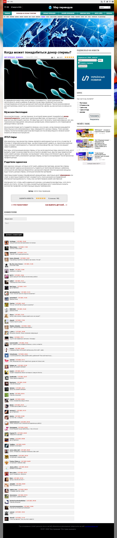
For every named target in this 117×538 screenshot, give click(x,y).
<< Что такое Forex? (19, 205)
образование (65, 175)
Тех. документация (101, 16)
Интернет (21, 16)
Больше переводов (49, 13)
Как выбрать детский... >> (56, 205)
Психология (77, 16)
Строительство (94, 16)
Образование (60, 16)
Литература (38, 16)
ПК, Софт (33, 16)
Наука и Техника (53, 16)
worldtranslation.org (91, 526)
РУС (5, 1)
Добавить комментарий (14, 235)
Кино (30, 16)
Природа (72, 16)
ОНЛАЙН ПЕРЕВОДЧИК (68, 13)
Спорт (86, 16)
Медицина (43, 16)
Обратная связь (85, 13)
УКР (8, 1)
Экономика (12, 16)
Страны (89, 16)
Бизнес (7, 16)
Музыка (47, 16)
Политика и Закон (67, 16)
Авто (4, 16)
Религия (82, 16)
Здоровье (17, 16)
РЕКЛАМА (109, 13)
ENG (11, 1)
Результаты (94, 119)
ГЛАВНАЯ (7, 13)
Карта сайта (98, 13)
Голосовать (94, 116)
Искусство (26, 16)
